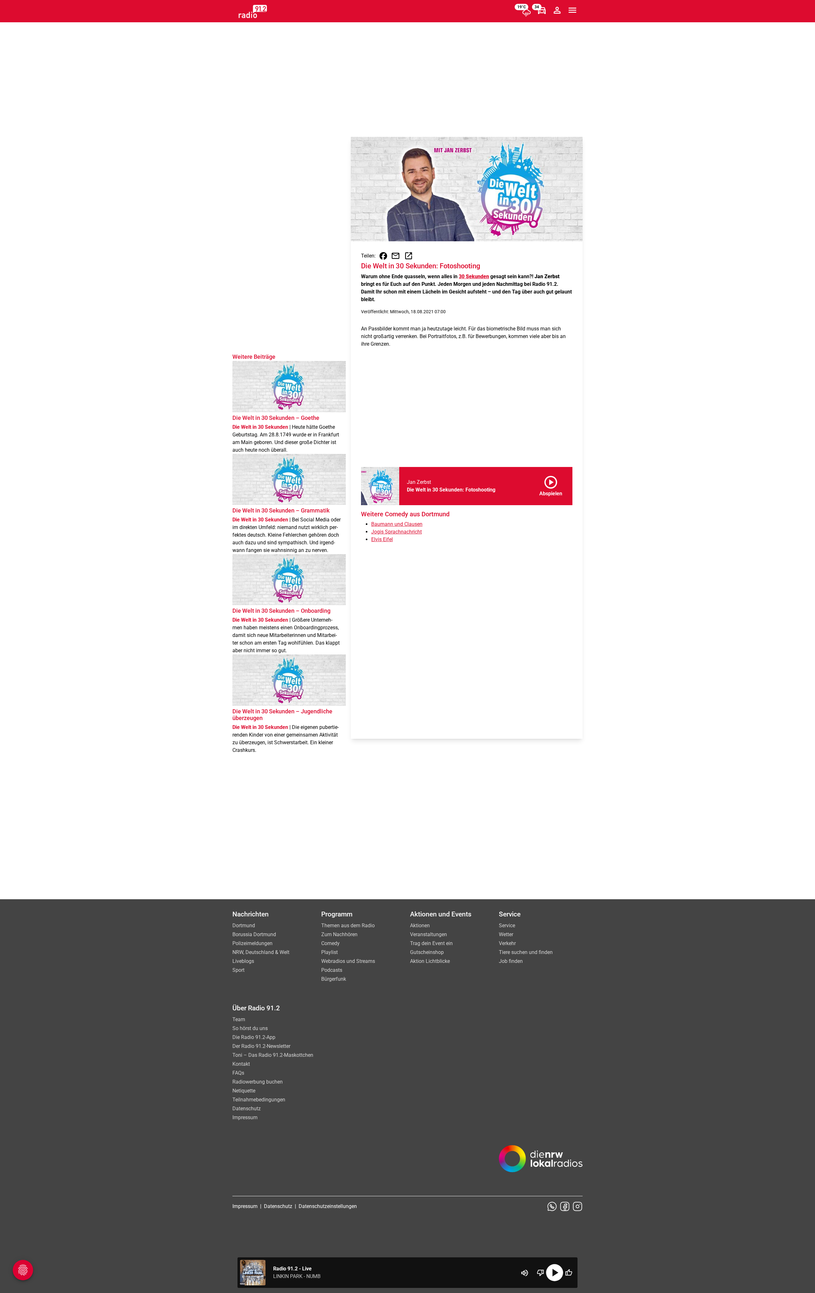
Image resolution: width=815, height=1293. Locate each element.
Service (507, 925)
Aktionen (420, 925)
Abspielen (550, 485)
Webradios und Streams (348, 961)
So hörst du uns (250, 1028)
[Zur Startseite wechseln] (252, 11)
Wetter (506, 934)
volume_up (524, 1272)
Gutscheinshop (427, 952)
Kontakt (241, 1064)
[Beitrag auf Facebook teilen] (383, 256)
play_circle (554, 1272)
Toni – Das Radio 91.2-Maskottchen (272, 1055)
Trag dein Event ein (431, 943)
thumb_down (540, 1272)
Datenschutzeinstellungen (328, 1206)
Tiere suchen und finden (526, 952)
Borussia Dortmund (254, 934)
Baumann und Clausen (396, 524)
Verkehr (507, 943)
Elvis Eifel (382, 539)
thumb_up (568, 1272)
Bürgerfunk (333, 979)
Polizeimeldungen (252, 943)
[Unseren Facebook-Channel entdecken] (565, 1206)
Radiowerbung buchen (257, 1082)
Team (238, 1019)
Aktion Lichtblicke (430, 961)
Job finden (511, 961)
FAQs (238, 1073)
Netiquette (243, 1091)
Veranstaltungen (428, 934)
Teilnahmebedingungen (258, 1100)
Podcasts (331, 970)
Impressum (245, 1117)
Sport (238, 970)
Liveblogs (243, 961)
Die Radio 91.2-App (253, 1037)
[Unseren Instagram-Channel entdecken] (577, 1206)
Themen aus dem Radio (348, 925)
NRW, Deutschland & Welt (260, 952)
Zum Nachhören (339, 934)
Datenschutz (246, 1109)
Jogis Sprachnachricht (396, 532)
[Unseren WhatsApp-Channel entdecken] (552, 1206)
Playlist (329, 952)
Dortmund (243, 925)
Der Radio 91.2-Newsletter (261, 1046)
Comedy (330, 943)
